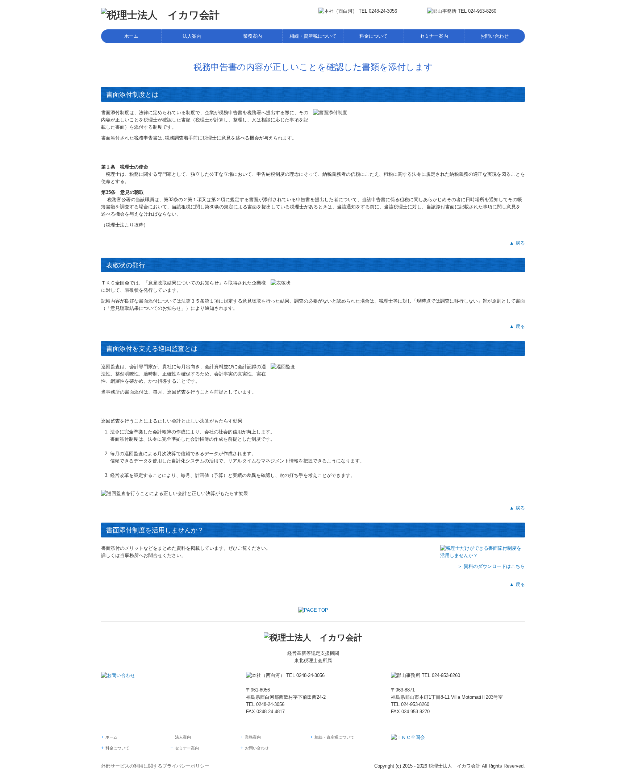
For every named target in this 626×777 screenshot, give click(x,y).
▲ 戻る (517, 243)
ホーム (131, 36)
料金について (373, 36)
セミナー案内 (434, 36)
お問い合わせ (494, 36)
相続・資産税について (313, 36)
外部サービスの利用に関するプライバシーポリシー (155, 766)
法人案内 (192, 36)
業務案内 (252, 36)
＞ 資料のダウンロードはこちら (491, 566)
